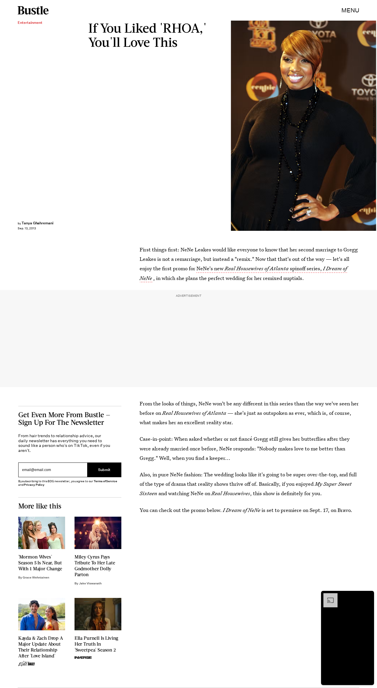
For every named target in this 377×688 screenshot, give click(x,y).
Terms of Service (105, 481)
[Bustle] (33, 10)
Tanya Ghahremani (37, 223)
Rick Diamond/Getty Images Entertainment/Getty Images (374, 126)
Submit (104, 469)
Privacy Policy (34, 485)
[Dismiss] (367, 596)
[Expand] (327, 596)
